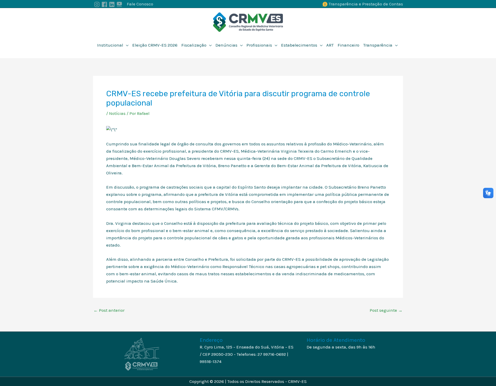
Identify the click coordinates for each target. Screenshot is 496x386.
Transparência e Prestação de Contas (366, 3)
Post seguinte (386, 310)
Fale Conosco (140, 3)
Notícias (117, 113)
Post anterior (109, 310)
